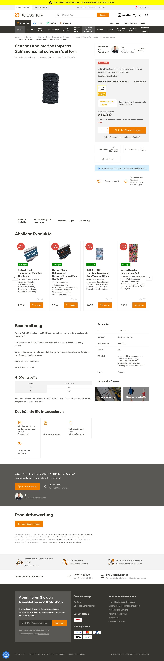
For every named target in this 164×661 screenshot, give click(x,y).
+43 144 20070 (55, 485)
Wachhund (109, 159)
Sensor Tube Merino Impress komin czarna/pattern (65, 537)
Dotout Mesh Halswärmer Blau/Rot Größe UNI (30, 273)
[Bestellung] (146, 15)
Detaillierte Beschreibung (108, 76)
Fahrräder (30, 29)
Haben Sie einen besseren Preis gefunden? (122, 137)
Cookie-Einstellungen (76, 654)
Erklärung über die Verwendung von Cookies (47, 654)
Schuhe (100, 29)
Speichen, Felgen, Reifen (76, 29)
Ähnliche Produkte (21, 220)
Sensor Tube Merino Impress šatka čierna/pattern (65, 542)
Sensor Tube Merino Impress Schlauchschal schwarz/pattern (72, 534)
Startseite (18, 37)
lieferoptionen (125, 104)
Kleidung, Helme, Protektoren (88, 29)
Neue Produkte (130, 23)
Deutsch (142, 7)
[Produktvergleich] (135, 15)
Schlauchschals (109, 37)
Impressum (113, 618)
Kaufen (143, 221)
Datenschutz (43, 633)
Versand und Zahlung (118, 610)
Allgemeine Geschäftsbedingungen (124, 606)
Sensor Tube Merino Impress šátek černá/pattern (73, 539)
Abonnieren (59, 623)
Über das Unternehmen (84, 606)
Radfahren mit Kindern (145, 29)
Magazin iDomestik (40, 7)
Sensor (51, 57)
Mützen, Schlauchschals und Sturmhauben (82, 37)
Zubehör (109, 29)
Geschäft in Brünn (116, 622)
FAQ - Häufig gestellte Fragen (121, 602)
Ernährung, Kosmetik (121, 29)
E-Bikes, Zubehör (41, 29)
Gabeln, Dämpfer (66, 29)
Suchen (103, 15)
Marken (144, 23)
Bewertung (84, 221)
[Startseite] (29, 15)
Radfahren (30, 37)
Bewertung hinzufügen (31, 524)
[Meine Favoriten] (140, 15)
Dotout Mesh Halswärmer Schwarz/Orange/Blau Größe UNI (64, 274)
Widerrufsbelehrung (117, 614)
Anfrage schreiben (29, 486)
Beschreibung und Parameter (42, 220)
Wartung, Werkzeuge (133, 29)
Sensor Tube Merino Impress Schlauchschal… (118, 219)
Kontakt (101, 7)
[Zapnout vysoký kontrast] (6, 655)
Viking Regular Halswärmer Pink (130, 271)
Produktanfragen (66, 221)
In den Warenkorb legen (129, 130)
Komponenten (53, 29)
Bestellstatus (81, 7)
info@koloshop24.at (117, 575)
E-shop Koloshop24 (23, 7)
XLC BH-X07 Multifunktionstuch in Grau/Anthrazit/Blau (98, 273)
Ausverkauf (115, 23)
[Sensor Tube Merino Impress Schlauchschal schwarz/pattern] (50, 88)
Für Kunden (92, 7)
